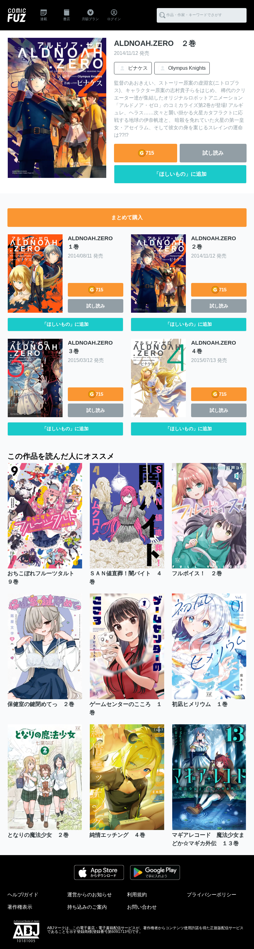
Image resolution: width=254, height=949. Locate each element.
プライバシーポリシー (211, 894)
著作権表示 (19, 907)
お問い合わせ (142, 907)
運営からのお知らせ (89, 894)
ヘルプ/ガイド (22, 894)
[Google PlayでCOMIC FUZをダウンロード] (155, 872)
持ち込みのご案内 (87, 907)
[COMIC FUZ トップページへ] (16, 15)
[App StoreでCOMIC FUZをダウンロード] (99, 872)
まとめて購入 (127, 217)
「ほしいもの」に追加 (180, 174)
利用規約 (137, 894)
